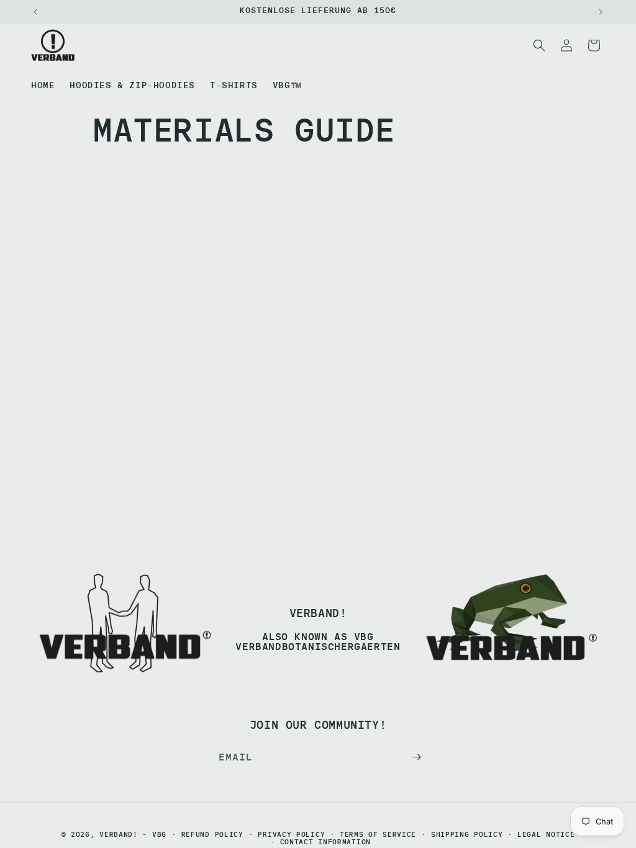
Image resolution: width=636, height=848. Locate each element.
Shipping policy (467, 834)
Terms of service (378, 834)
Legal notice (546, 834)
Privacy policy (291, 834)
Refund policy (212, 834)
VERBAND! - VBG (132, 834)
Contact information (325, 842)
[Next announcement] (600, 12)
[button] (539, 45)
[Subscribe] (416, 757)
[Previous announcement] (35, 12)
